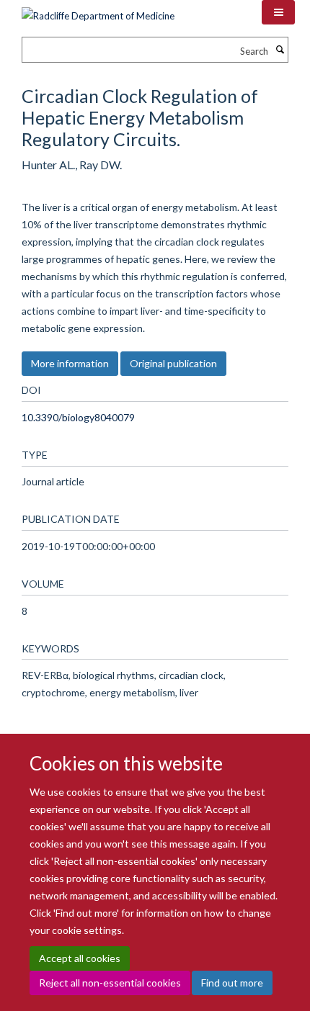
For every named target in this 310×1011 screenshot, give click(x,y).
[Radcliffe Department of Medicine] (98, 11)
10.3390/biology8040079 (78, 417)
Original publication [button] (173, 363)
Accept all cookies (79, 958)
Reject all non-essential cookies (110, 982)
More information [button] (70, 363)
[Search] (280, 50)
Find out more (232, 982)
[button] (278, 12)
